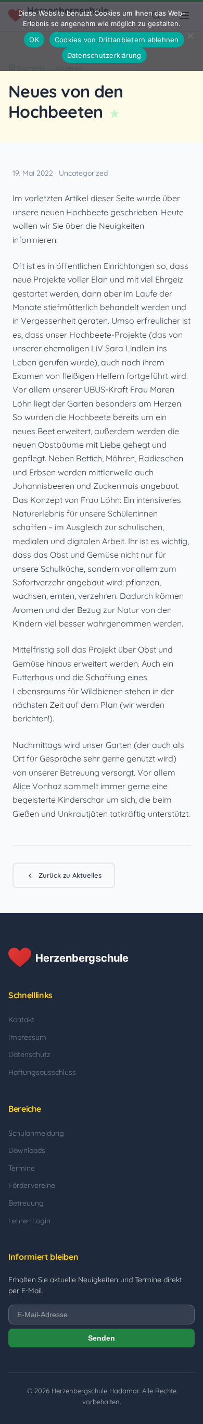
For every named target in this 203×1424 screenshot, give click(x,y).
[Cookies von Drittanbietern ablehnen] (190, 35)
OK (34, 39)
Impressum (27, 1037)
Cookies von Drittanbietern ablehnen (117, 39)
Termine (21, 1168)
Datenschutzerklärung (104, 55)
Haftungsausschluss (42, 1072)
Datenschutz (29, 1054)
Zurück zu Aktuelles (70, 875)
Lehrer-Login (29, 1220)
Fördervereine (31, 1185)
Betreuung (26, 1203)
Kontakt (21, 1019)
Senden (101, 1338)
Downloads (26, 1150)
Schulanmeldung (36, 1133)
